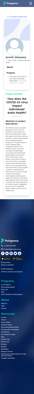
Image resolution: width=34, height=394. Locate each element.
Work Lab (4, 289)
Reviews (4, 346)
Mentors (3, 320)
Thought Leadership (8, 358)
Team (3, 306)
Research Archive (7, 351)
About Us (4, 303)
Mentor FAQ (5, 342)
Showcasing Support (8, 287)
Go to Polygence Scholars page (18, 16)
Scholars (4, 344)
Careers (3, 308)
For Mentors (5, 332)
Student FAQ (5, 339)
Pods (2, 292)
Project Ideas (5, 322)
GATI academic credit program (11, 294)
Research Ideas (6, 325)
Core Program (6, 284)
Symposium (5, 349)
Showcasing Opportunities (10, 327)
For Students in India (8, 334)
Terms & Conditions (7, 265)
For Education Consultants (10, 329)
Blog (2, 337)
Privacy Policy (5, 262)
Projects (3, 317)
